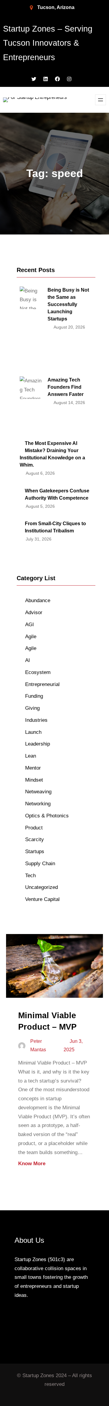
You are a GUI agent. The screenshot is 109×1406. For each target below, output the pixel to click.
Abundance (37, 600)
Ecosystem (38, 672)
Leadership (37, 744)
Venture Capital (42, 899)
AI (27, 660)
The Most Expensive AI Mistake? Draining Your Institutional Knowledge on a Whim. (52, 454)
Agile (30, 636)
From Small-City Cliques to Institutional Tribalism (55, 527)
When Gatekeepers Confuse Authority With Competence (57, 494)
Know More (31, 1163)
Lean (30, 756)
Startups (34, 851)
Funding (34, 696)
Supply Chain (40, 863)
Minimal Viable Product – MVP (47, 1021)
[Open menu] (100, 99)
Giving (32, 708)
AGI (29, 624)
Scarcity (34, 839)
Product (34, 828)
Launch (33, 732)
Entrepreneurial (42, 684)
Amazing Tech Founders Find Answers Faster (66, 387)
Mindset (34, 780)
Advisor (33, 612)
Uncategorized (41, 887)
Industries (36, 720)
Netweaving (38, 792)
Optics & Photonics (47, 816)
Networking (38, 804)
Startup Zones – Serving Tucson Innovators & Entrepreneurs (47, 43)
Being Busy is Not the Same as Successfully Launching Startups (68, 304)
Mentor (33, 768)
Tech (30, 875)
